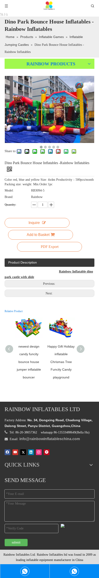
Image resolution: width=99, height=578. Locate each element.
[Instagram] (39, 452)
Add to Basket (38, 235)
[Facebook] (7, 452)
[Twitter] (23, 452)
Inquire (34, 223)
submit (16, 542)
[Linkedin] (31, 452)
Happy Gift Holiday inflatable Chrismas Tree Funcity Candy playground (61, 362)
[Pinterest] (47, 452)
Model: (9, 190)
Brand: (9, 197)
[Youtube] (15, 452)
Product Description (22, 262)
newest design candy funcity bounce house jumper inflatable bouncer (29, 362)
